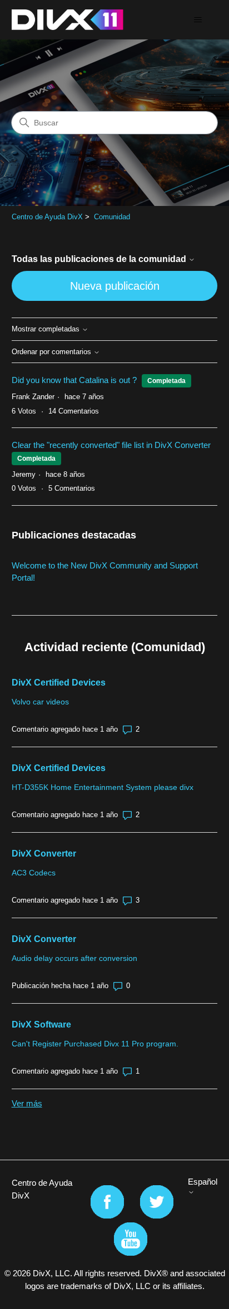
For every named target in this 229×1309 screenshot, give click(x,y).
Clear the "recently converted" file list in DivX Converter (111, 445)
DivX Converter (44, 853)
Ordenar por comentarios (52, 352)
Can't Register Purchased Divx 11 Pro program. (95, 1043)
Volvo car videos (40, 701)
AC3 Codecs (34, 872)
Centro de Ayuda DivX (47, 217)
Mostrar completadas (47, 329)
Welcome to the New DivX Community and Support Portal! (105, 572)
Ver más (27, 1103)
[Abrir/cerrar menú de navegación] (197, 20)
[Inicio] (67, 19)
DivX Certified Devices (59, 682)
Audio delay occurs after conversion (74, 958)
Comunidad (112, 217)
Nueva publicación (115, 286)
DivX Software (41, 1024)
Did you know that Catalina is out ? (74, 380)
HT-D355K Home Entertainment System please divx (102, 787)
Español (202, 1181)
